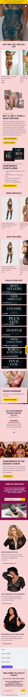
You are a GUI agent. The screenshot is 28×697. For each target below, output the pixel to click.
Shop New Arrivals (10, 185)
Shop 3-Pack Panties (10, 138)
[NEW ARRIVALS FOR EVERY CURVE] (14, 619)
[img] (14, 415)
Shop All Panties (9, 142)
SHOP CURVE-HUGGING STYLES (9, 563)
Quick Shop (5, 662)
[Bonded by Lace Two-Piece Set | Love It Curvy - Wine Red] (3, 82)
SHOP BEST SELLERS (7, 603)
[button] (3, 425)
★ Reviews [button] (26, 350)
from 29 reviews (13, 417)
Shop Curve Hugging (10, 399)
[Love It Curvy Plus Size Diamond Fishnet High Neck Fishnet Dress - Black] (20, 274)
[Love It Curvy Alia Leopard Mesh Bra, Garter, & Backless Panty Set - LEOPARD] (20, 230)
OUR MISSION (8, 476)
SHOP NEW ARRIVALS (7, 643)
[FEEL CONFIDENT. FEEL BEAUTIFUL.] (14, 579)
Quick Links (5, 657)
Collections (6, 653)
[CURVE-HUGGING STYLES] (14, 537)
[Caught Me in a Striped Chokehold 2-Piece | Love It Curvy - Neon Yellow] (20, 84)
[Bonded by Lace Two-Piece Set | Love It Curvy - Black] (2, 82)
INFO (3, 649)
